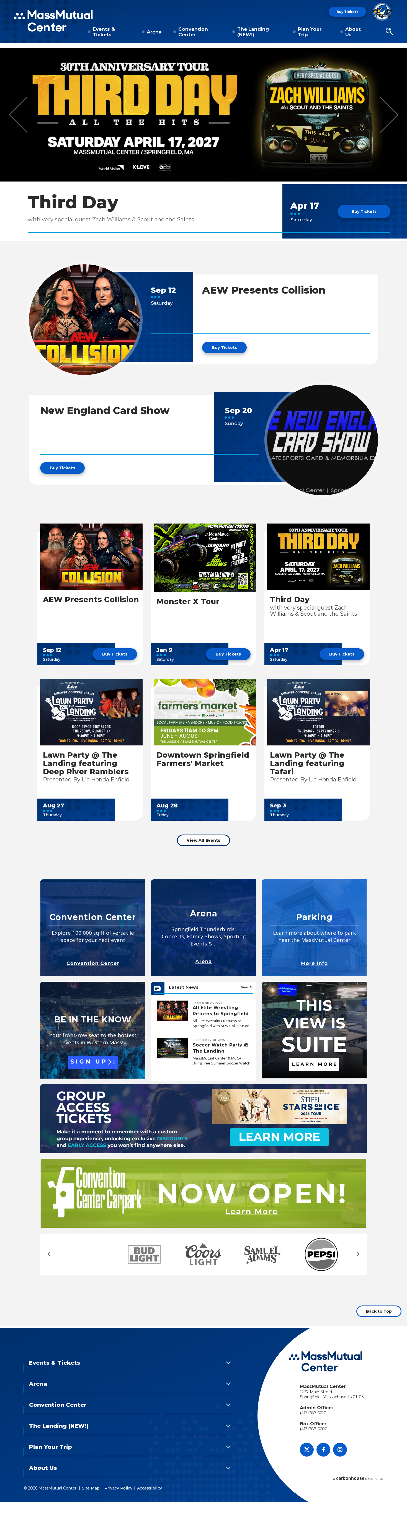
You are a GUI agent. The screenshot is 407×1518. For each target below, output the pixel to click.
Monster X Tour (188, 601)
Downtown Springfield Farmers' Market (202, 759)
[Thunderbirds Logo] (382, 11)
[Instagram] (340, 1450)
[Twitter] (307, 1450)
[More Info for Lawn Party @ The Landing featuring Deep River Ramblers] (91, 712)
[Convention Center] (92, 927)
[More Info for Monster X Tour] (205, 558)
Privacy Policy (118, 1488)
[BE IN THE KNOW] (92, 1030)
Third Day (73, 202)
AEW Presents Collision (264, 290)
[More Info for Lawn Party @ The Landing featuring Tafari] (318, 712)
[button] (389, 32)
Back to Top (379, 1311)
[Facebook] (323, 1450)
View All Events (203, 840)
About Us (353, 31)
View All (247, 987)
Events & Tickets (104, 31)
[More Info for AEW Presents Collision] (84, 319)
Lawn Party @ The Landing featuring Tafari (307, 763)
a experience (358, 1478)
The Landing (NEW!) (253, 31)
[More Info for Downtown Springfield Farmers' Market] (205, 712)
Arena (154, 32)
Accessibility (149, 1488)
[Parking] (314, 927)
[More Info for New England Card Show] (322, 440)
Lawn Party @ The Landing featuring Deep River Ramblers (86, 763)
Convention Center (193, 31)
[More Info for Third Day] (203, 115)
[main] (203, 686)
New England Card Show (104, 410)
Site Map (91, 1488)
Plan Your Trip (309, 31)
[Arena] (203, 927)
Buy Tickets (347, 12)
